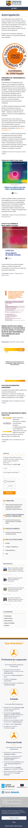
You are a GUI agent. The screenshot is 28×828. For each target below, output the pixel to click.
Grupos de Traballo (9, 623)
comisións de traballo (9, 684)
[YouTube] (10, 807)
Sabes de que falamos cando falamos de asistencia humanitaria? (15, 579)
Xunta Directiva (8, 620)
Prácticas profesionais (13, 539)
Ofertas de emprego (12, 528)
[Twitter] (6, 807)
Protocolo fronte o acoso (13, 342)
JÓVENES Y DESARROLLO (12, 547)
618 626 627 (7, 803)
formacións (14, 679)
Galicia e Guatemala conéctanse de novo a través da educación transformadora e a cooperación (16, 569)
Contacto (6, 625)
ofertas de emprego (17, 675)
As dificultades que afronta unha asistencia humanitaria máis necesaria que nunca (16, 589)
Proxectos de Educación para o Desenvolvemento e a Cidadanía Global (13, 521)
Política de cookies (9, 825)
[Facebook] (3, 807)
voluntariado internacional (10, 758)
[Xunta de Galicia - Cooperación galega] (14, 787)
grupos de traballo (19, 707)
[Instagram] (13, 807)
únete (12, 728)
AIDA (7, 554)
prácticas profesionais (13, 763)
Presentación (8, 616)
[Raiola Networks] (10, 793)
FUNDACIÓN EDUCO (10, 550)
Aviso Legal (17, 464)
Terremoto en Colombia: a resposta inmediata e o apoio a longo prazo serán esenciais (15, 599)
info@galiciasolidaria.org (16, 803)
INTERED (8, 543)
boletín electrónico (8, 673)
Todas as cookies (14, 818)
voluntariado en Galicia (9, 754)
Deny (14, 822)
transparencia (17, 724)
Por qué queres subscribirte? (11, 472)
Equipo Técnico (8, 618)
